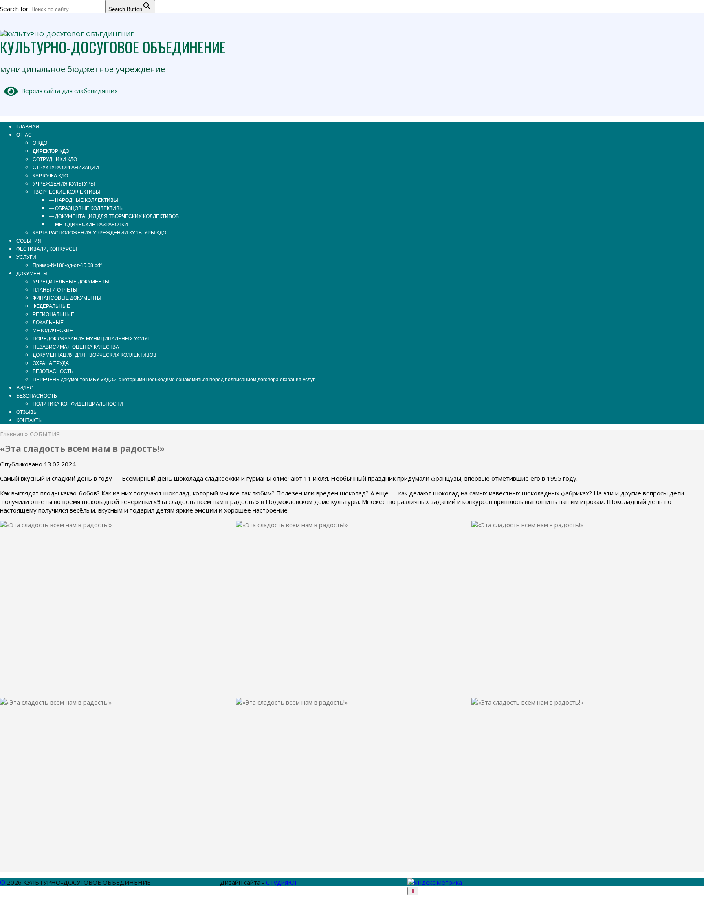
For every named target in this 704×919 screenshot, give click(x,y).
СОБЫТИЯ (29, 241)
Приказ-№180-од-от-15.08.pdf (67, 265)
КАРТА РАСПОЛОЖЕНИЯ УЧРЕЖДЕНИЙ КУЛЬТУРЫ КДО (99, 233)
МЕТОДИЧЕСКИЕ (53, 331)
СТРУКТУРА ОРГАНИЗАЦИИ (66, 167)
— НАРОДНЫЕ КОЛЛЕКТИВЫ (83, 200)
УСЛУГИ (26, 257)
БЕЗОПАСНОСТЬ (53, 371)
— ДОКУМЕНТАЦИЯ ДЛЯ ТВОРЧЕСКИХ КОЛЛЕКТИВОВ (114, 216)
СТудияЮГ (282, 882)
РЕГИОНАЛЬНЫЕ (53, 314)
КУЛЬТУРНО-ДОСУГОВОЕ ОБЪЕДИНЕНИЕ (113, 46)
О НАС (24, 135)
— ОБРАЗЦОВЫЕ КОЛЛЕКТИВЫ (86, 208)
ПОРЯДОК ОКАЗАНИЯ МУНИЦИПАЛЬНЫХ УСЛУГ (91, 339)
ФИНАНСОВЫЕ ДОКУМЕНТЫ (67, 298)
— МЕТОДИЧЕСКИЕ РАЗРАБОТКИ (88, 225)
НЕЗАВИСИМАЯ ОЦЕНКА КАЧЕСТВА (76, 347)
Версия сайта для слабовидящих (68, 90)
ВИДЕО (24, 388)
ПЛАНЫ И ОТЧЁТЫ (55, 290)
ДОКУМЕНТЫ (32, 273)
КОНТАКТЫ (29, 420)
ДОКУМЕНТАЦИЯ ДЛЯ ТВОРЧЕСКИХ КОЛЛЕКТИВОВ (94, 355)
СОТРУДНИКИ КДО (55, 159)
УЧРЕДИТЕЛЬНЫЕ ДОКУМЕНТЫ (71, 282)
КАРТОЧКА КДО (50, 176)
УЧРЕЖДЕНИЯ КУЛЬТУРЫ (64, 184)
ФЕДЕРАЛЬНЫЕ (51, 306)
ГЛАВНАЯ (27, 127)
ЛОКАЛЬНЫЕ (48, 322)
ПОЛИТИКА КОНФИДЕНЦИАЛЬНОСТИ (78, 404)
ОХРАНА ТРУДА (51, 363)
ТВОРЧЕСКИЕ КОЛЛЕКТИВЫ (66, 192)
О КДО (40, 143)
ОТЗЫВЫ (27, 412)
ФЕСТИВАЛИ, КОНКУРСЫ (46, 249)
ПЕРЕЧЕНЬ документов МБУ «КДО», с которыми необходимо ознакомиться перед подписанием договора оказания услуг (174, 379)
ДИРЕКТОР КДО (51, 151)
